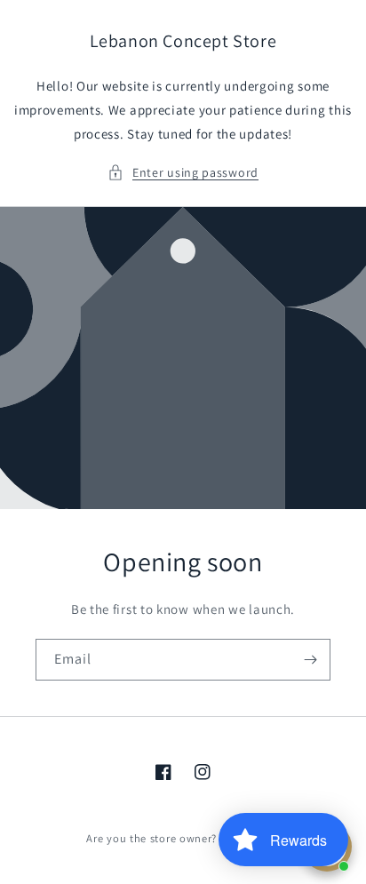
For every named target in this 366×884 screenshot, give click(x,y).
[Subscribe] (310, 660)
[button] (183, 173)
